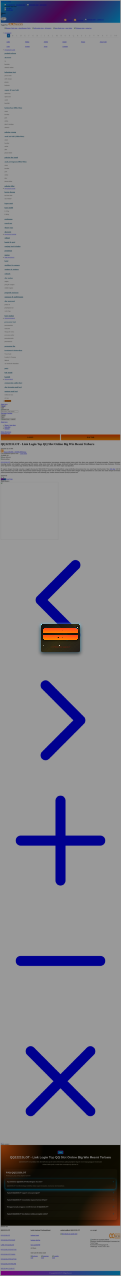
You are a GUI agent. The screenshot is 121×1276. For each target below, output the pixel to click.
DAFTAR (60, 637)
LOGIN (60, 631)
